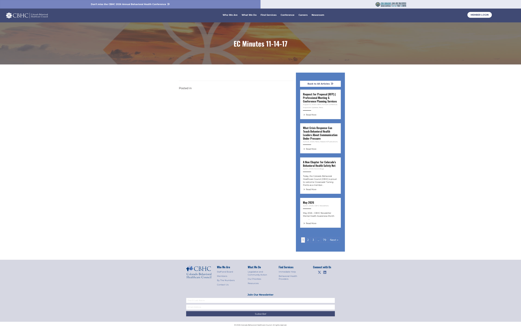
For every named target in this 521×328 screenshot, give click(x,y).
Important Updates (310, 107)
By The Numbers (226, 280)
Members (222, 276)
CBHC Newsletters (321, 206)
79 (324, 240)
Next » (334, 240)
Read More (310, 115)
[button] (319, 272)
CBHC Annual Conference (327, 104)
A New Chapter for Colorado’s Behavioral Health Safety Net (319, 164)
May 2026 (308, 202)
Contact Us (222, 284)
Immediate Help (287, 271)
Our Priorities (254, 279)
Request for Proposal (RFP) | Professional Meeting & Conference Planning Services (320, 97)
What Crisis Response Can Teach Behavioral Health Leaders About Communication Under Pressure (320, 133)
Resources (253, 283)
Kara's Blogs (319, 169)
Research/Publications (329, 142)
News (321, 107)
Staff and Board (225, 271)
